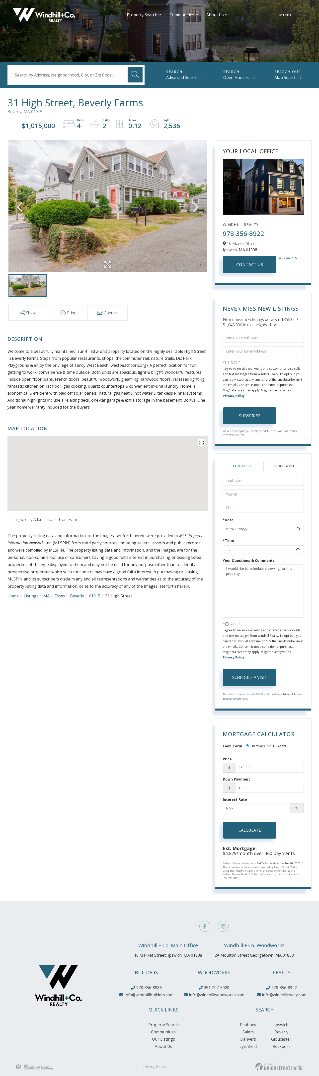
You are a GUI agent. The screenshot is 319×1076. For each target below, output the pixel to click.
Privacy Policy (234, 396)
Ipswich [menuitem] (281, 1024)
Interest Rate (235, 799)
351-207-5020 (216, 987)
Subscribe (249, 416)
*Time (228, 540)
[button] (135, 74)
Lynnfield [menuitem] (248, 1046)
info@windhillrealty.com (284, 995)
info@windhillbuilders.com (149, 995)
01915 (94, 596)
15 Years (279, 746)
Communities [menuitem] (181, 14)
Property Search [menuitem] (142, 14)
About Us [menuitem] (215, 14)
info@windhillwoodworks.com (216, 995)
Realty (281, 972)
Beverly (77, 596)
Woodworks (214, 972)
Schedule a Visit (283, 466)
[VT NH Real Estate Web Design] (279, 1067)
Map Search (285, 77)
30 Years (258, 746)
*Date (228, 519)
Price (227, 759)
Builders (146, 972)
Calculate (250, 830)
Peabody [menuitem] (248, 1024)
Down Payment (236, 779)
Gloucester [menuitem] (281, 1039)
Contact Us (249, 264)
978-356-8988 (149, 987)
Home (13, 596)
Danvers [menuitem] (248, 1039)
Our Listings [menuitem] (163, 1039)
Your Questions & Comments (249, 560)
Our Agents (288, 258)
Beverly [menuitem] (281, 1032)
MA (46, 596)
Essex (60, 596)
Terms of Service (232, 699)
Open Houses (236, 77)
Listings (31, 596)
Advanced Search (182, 77)
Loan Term (232, 746)
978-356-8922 (243, 233)
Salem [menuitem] (248, 1032)
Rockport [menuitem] (281, 1046)
